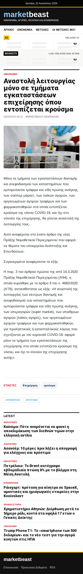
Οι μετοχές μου (64, 29)
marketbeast (18, 559)
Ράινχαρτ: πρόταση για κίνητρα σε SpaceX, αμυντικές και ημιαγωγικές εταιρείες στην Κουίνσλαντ (41, 491)
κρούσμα (49, 385)
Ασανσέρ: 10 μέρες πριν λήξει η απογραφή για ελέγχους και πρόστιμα (40, 450)
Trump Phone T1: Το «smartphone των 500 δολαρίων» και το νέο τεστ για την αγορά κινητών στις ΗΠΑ (40, 534)
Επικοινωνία (11, 567)
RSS (52, 567)
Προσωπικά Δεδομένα (34, 567)
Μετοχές (42, 29)
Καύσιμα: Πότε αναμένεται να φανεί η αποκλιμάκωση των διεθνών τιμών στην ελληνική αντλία (39, 431)
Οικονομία (24, 29)
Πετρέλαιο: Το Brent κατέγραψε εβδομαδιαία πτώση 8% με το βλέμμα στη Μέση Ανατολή (40, 470)
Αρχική (8, 29)
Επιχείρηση (30, 385)
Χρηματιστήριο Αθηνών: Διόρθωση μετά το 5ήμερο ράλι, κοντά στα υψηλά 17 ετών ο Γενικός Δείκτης (41, 513)
